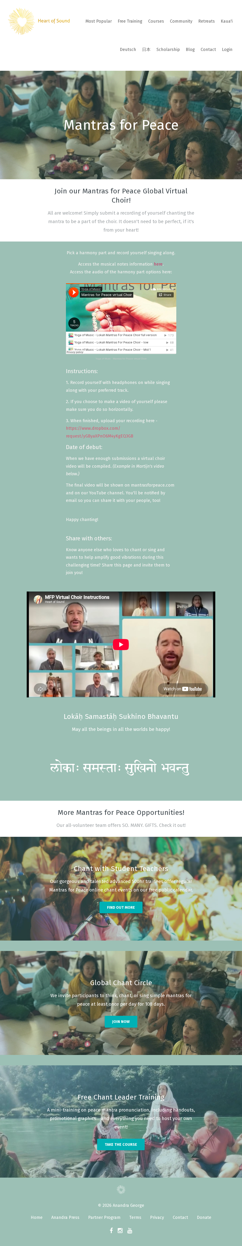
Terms (135, 1217)
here (158, 264)
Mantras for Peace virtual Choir (130, 358)
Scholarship (168, 49)
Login (227, 49)
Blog (190, 49)
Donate (204, 1217)
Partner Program (104, 1217)
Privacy (157, 1217)
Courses (156, 21)
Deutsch (128, 49)
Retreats (206, 21)
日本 (146, 49)
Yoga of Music (103, 358)
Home (37, 1217)
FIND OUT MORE (121, 907)
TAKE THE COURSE (121, 1144)
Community (181, 21)
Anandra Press (65, 1217)
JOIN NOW (121, 1021)
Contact (208, 49)
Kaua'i (227, 21)
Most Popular (99, 21)
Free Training (130, 21)
